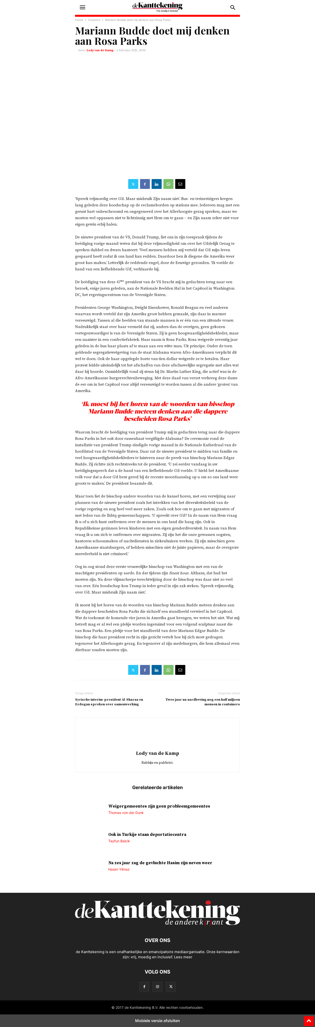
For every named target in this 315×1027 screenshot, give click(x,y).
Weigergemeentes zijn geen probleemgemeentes (159, 806)
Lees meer (183, 957)
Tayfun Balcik (119, 841)
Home (79, 20)
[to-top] (309, 1019)
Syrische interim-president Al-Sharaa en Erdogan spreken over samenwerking (109, 702)
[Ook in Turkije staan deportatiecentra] (90, 843)
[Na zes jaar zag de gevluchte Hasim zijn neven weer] (90, 871)
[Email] (180, 184)
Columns (94, 20)
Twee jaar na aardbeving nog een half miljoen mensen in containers (202, 702)
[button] (82, 7)
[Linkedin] (157, 184)
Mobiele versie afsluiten (157, 1020)
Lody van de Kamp (100, 50)
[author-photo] (157, 746)
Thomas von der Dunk (126, 813)
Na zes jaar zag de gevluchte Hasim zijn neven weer (160, 863)
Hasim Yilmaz (119, 869)
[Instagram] (157, 986)
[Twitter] (133, 184)
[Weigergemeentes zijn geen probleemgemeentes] (90, 814)
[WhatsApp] (168, 184)
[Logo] (157, 925)
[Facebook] (145, 184)
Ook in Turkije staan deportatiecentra (147, 834)
